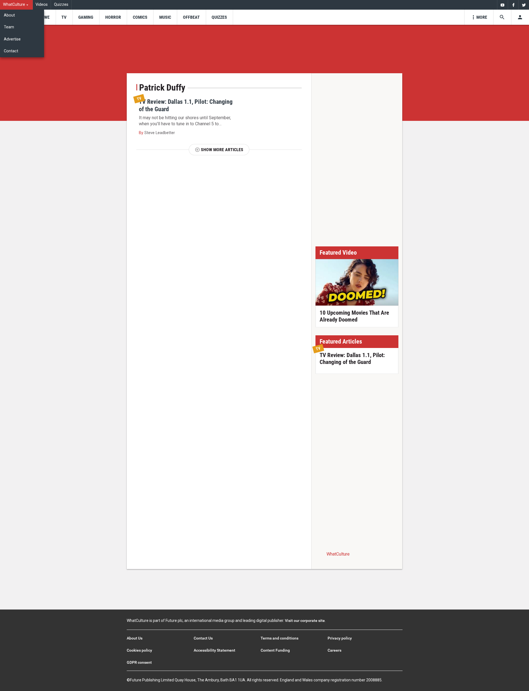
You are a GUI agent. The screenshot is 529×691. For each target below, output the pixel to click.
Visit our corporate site (305, 620)
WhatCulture (338, 554)
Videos (42, 4)
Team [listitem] (9, 27)
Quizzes (61, 4)
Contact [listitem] (11, 51)
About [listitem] (9, 15)
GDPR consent (139, 662)
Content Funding (275, 650)
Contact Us (203, 638)
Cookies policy (139, 650)
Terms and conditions (279, 638)
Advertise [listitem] (12, 39)
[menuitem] (16, 5)
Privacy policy (340, 638)
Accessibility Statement (214, 650)
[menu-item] (45, 17)
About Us (134, 638)
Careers (334, 650)
